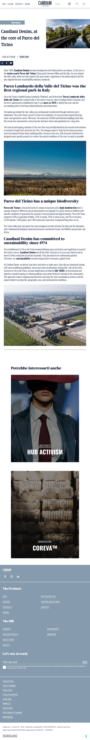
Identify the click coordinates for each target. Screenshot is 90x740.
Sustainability (53, 629)
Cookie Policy (7, 699)
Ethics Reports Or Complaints (12, 712)
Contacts (45, 607)
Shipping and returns (50, 601)
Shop (4, 4)
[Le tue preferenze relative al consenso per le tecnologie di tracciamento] (86, 736)
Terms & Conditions (9, 685)
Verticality (19, 4)
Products (7, 629)
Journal (27, 4)
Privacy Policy (7, 690)
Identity (6, 645)
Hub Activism (8, 639)
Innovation (51, 634)
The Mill (57, 4)
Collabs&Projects (10, 634)
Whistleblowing (8, 716)
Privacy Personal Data (10, 694)
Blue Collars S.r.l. (48, 596)
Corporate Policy (8, 681)
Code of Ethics (8, 707)
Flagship (10, 4)
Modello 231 (7, 703)
